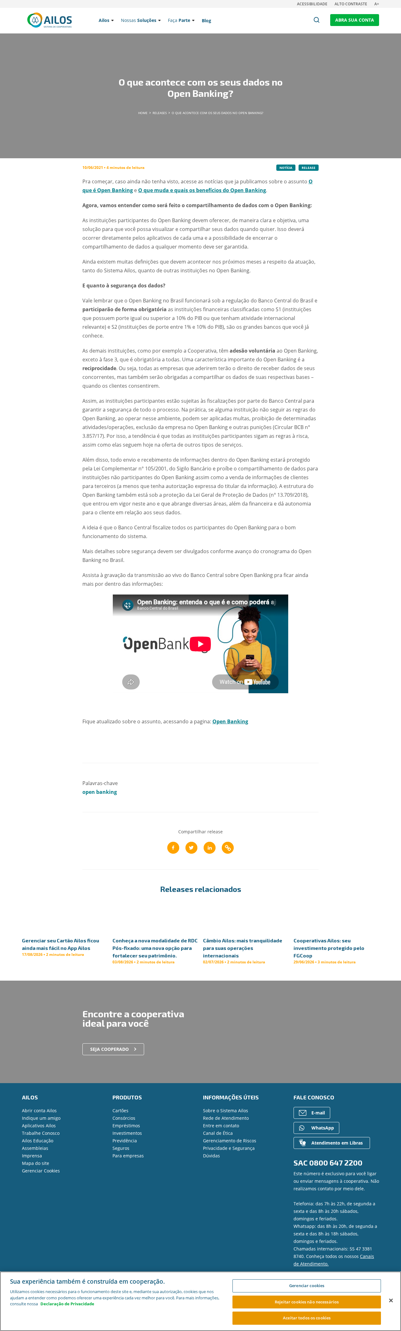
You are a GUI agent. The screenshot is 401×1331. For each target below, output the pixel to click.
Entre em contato (221, 1126)
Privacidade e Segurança (229, 1148)
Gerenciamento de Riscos (229, 1141)
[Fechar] (391, 1300)
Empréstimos (126, 1126)
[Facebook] (173, 848)
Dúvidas (211, 1156)
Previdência (124, 1141)
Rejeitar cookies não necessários (307, 1302)
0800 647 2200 (335, 1162)
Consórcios (123, 1118)
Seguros (120, 1148)
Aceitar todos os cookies (307, 1318)
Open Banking (230, 721)
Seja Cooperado (109, 1049)
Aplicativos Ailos (39, 1126)
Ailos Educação (37, 1141)
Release (308, 167)
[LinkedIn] (210, 848)
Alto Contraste (351, 4)
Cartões (120, 1111)
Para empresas (128, 1156)
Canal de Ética (218, 1133)
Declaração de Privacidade (67, 1304)
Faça (179, 20)
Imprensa (32, 1156)
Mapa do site (35, 1163)
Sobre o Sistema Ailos (225, 1111)
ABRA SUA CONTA (354, 20)
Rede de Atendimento (226, 1118)
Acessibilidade (312, 4)
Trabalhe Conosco (41, 1133)
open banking (99, 792)
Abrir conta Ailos (39, 1111)
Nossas (138, 20)
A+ (376, 4)
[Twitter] (191, 848)
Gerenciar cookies (306, 1285)
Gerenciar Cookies (41, 1171)
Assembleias (35, 1148)
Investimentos (127, 1133)
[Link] (228, 848)
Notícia (285, 167)
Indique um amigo (41, 1118)
